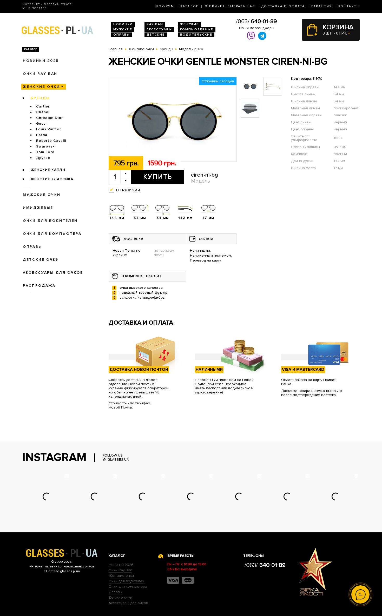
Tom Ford (45, 152)
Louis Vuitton (49, 129)
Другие (43, 158)
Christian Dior (49, 118)
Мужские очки (42, 194)
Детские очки (41, 259)
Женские (189, 24)
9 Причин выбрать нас (230, 6)
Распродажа (39, 285)
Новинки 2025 (41, 60)
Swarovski (46, 146)
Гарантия (321, 6)
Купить (157, 177)
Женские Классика (52, 179)
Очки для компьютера (52, 233)
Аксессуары (159, 29)
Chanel (42, 112)
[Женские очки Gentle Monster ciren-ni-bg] (172, 119)
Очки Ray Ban (120, 570)
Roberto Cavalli (51, 140)
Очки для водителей (50, 220)
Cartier (43, 106)
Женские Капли (48, 170)
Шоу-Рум (164, 6)
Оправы (121, 35)
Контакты (349, 6)
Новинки (123, 24)
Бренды (40, 98)
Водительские (196, 35)
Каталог (189, 6)
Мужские (122, 29)
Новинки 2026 (121, 565)
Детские (156, 35)
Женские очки (41, 86)
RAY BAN (155, 24)
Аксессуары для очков (53, 272)
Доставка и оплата (283, 6)
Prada (41, 135)
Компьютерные (196, 29)
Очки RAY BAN (40, 73)
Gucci (41, 123)
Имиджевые (38, 207)
